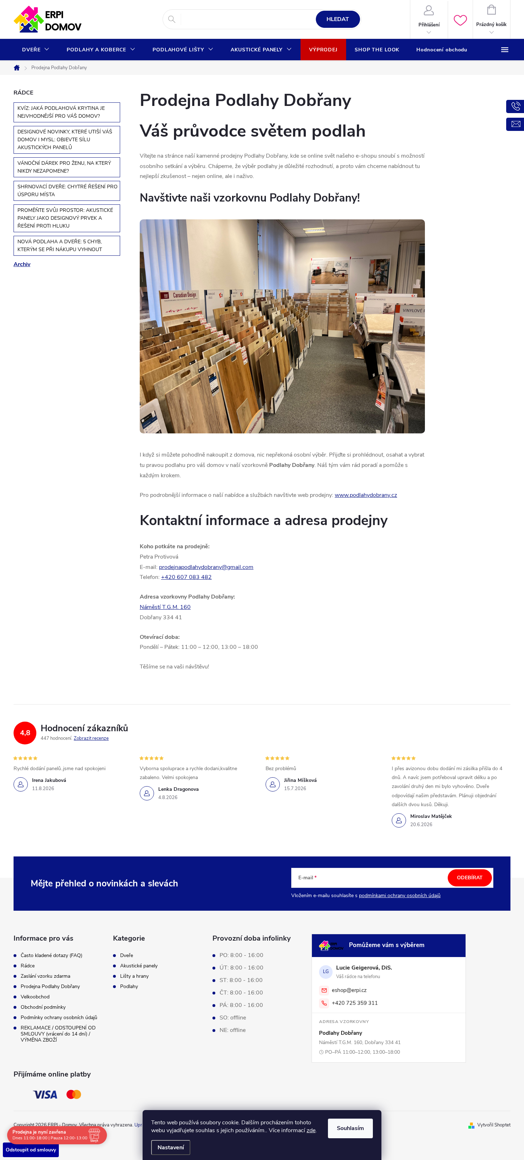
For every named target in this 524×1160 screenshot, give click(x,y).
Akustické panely (139, 966)
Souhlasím (350, 1128)
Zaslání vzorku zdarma (45, 976)
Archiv (22, 264)
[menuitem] (36, 50)
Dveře (126, 955)
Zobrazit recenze (91, 738)
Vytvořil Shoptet (493, 1125)
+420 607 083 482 (186, 577)
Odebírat (470, 877)
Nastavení (171, 1147)
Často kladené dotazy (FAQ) (51, 955)
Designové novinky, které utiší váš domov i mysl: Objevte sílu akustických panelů (64, 139)
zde (311, 1130)
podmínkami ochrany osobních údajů (400, 895)
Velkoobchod (35, 996)
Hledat (338, 19)
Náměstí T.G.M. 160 (165, 607)
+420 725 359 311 (355, 1003)
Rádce (28, 965)
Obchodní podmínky (43, 1007)
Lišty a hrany (134, 976)
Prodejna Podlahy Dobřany (50, 986)
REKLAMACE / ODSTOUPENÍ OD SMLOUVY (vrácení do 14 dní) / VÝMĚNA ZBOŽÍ (58, 1033)
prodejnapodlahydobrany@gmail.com (206, 567)
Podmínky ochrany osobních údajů (59, 1017)
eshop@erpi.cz (349, 990)
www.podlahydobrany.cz (366, 495)
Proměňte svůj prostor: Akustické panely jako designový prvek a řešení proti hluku (65, 218)
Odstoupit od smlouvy (31, 1149)
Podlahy (129, 986)
